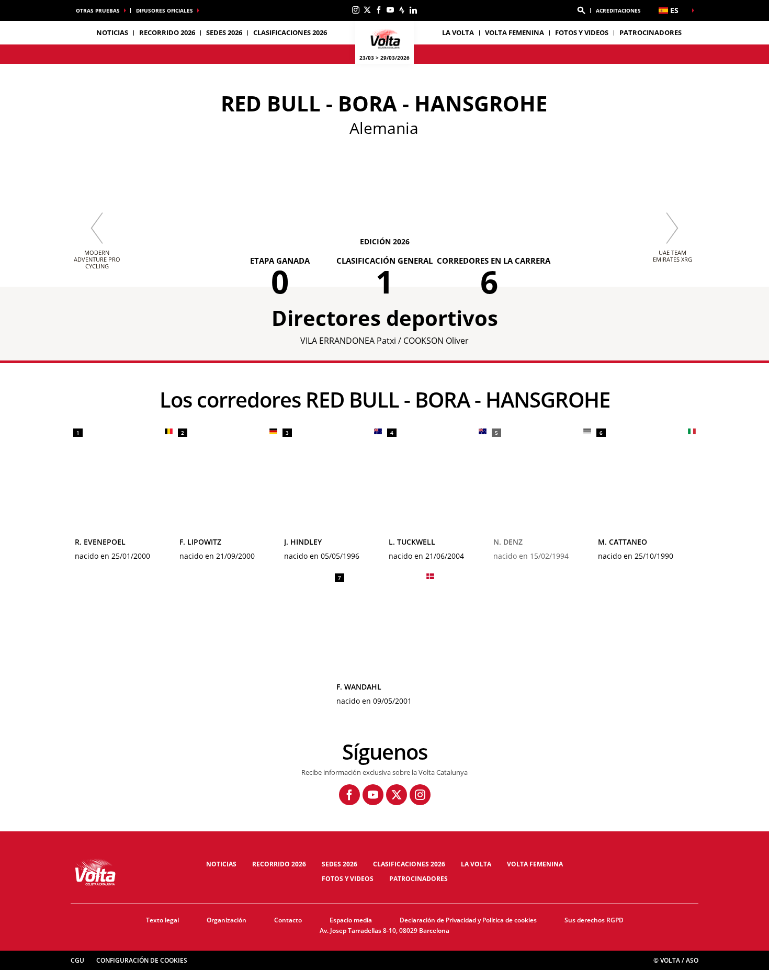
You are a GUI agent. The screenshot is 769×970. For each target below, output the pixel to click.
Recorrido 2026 (279, 864)
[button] (581, 10)
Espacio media (351, 920)
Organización (226, 920)
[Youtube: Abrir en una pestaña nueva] (390, 10)
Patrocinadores (650, 32)
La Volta (476, 864)
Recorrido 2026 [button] (167, 32)
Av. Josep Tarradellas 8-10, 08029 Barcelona (384, 930)
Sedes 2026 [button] (224, 32)
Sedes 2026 (339, 864)
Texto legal (162, 920)
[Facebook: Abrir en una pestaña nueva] (378, 10)
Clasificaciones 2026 (290, 32)
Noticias (112, 32)
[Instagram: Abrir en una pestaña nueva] (355, 10)
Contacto (288, 920)
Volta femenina (514, 32)
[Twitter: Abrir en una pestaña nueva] (367, 10)
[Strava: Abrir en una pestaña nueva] (401, 10)
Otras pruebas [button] (98, 10)
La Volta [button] (458, 32)
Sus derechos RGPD (594, 920)
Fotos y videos (581, 32)
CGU (77, 960)
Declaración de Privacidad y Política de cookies (468, 920)
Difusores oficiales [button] (164, 10)
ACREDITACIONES (618, 10)
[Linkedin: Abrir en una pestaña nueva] (413, 10)
